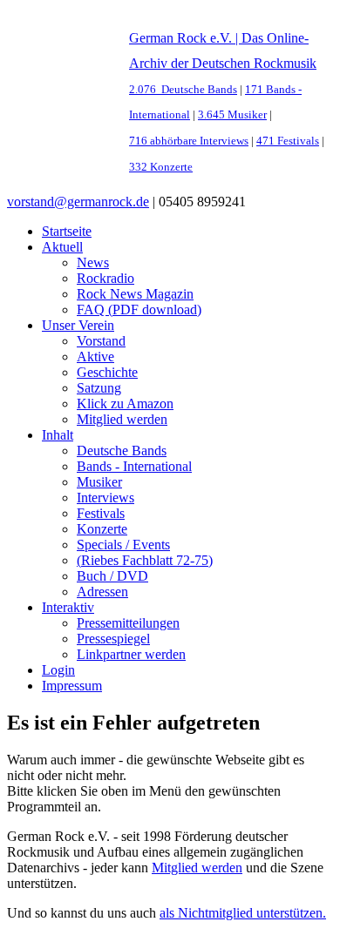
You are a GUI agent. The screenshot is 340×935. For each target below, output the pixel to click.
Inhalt (57, 434)
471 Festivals (287, 141)
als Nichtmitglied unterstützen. (243, 912)
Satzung (99, 387)
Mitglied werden (122, 419)
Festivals (101, 513)
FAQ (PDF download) (139, 309)
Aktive (95, 356)
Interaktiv (68, 607)
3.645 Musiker (232, 115)
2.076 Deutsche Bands (183, 90)
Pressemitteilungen (128, 622)
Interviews (105, 497)
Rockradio (105, 278)
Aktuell (62, 246)
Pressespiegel (113, 638)
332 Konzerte (161, 167)
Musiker (99, 481)
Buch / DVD (112, 575)
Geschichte (107, 372)
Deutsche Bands (122, 450)
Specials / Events (123, 544)
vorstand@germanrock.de (78, 201)
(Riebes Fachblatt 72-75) (145, 560)
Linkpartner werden (131, 654)
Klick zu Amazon (125, 403)
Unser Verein (78, 325)
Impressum (72, 685)
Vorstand (101, 340)
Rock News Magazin (135, 293)
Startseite (67, 231)
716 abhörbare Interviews (188, 141)
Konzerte (102, 528)
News (93, 262)
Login (58, 670)
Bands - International (134, 466)
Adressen (102, 591)
